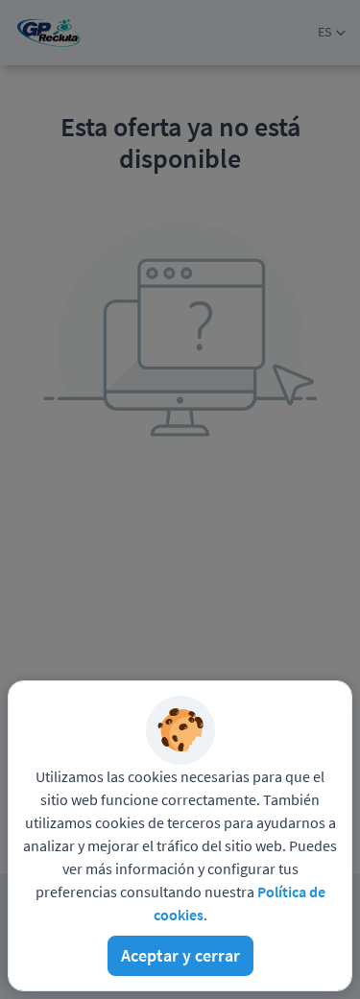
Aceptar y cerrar (180, 955)
